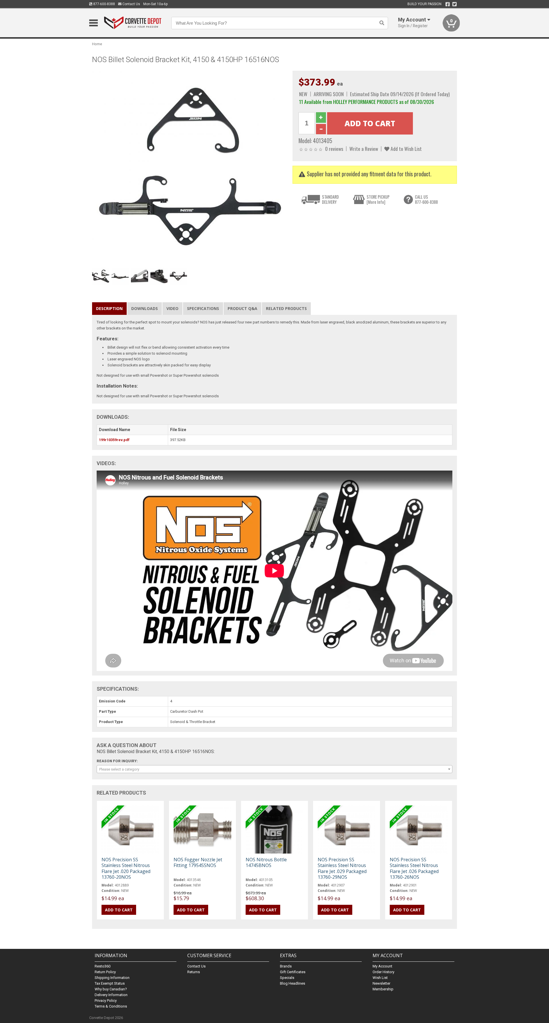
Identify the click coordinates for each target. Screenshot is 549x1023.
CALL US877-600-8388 (426, 199)
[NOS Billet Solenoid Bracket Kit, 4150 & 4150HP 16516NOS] (189, 167)
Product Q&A (242, 308)
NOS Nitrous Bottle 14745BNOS (266, 862)
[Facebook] (447, 4)
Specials (287, 977)
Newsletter (381, 983)
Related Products (286, 308)
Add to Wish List (405, 148)
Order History (383, 972)
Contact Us (131, 4)
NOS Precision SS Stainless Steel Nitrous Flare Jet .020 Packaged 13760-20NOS (126, 868)
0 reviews (334, 148)
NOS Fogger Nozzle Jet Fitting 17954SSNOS (198, 862)
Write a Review (363, 148)
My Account (382, 966)
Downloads (144, 308)
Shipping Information (112, 977)
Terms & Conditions (111, 1006)
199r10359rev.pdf (114, 440)
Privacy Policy (106, 1000)
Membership (383, 989)
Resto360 (102, 966)
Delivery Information (111, 995)
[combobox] (274, 769)
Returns (193, 972)
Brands (286, 966)
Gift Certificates (292, 972)
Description (109, 308)
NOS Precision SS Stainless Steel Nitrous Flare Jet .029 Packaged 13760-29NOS (342, 868)
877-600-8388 (103, 4)
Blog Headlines (292, 983)
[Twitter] (454, 4)
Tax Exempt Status (110, 983)
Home (97, 44)
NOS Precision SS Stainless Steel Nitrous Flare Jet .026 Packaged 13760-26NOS (414, 868)
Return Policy (105, 972)
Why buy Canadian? (111, 989)
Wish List (380, 977)
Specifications (203, 308)
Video (172, 308)
